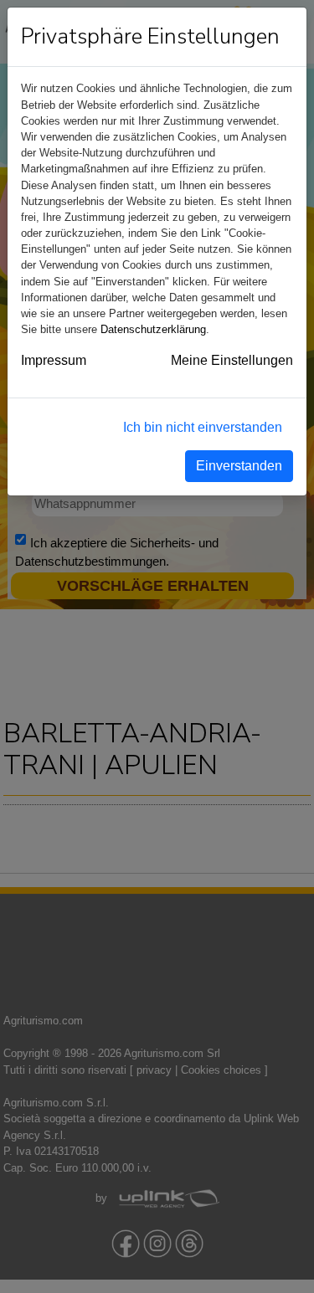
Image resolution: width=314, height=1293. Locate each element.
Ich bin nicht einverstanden (202, 427)
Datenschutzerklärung (153, 329)
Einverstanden (239, 466)
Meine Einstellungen (232, 360)
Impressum (53, 360)
